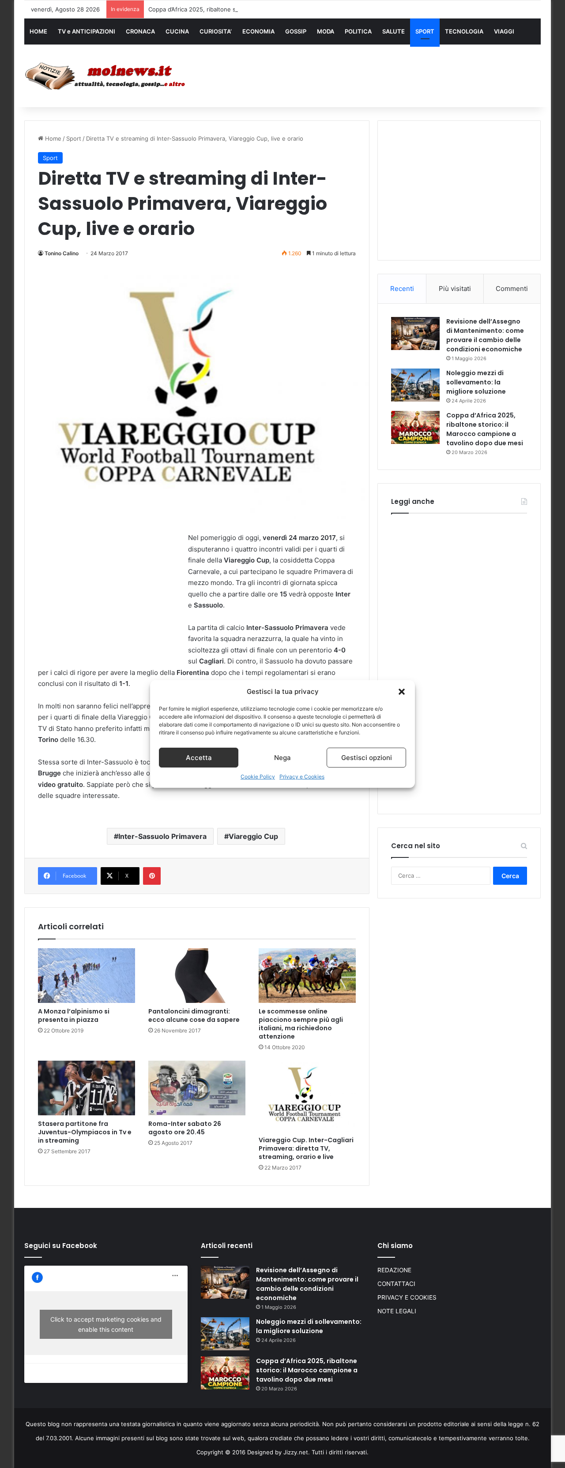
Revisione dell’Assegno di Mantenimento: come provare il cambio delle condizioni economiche (485, 335)
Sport (73, 138)
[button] (401, 691)
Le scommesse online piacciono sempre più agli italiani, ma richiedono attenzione (301, 1024)
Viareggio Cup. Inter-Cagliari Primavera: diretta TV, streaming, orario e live (306, 1148)
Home (52, 138)
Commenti (512, 288)
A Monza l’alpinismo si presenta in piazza (73, 1015)
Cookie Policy (258, 776)
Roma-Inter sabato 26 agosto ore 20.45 (184, 1127)
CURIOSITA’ (216, 31)
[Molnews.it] (106, 76)
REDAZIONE (394, 1270)
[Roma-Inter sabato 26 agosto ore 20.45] (196, 1088)
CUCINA (177, 31)
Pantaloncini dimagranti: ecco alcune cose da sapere (194, 1015)
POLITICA (358, 31)
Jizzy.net (295, 1452)
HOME (38, 31)
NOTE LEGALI (396, 1311)
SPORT (424, 31)
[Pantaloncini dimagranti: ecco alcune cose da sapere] (196, 975)
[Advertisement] (370, 73)
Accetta (199, 757)
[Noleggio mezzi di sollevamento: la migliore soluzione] (415, 385)
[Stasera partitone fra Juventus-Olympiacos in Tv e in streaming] (86, 1088)
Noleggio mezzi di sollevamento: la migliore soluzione (476, 382)
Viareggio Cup (253, 836)
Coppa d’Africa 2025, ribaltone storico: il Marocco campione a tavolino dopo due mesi (265, 9)
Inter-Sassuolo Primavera (162, 836)
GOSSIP (295, 31)
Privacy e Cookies (301, 776)
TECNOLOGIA (464, 31)
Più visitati (455, 288)
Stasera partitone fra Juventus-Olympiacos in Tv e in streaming (85, 1132)
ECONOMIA (258, 31)
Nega (282, 757)
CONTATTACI (396, 1283)
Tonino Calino (62, 253)
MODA (325, 31)
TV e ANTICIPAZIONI (86, 31)
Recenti (402, 288)
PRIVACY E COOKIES (407, 1297)
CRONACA (140, 31)
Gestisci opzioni (366, 757)
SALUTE (393, 31)
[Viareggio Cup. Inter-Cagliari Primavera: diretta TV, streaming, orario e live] (307, 1096)
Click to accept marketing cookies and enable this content (106, 1324)
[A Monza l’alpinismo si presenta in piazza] (86, 975)
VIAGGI (504, 31)
